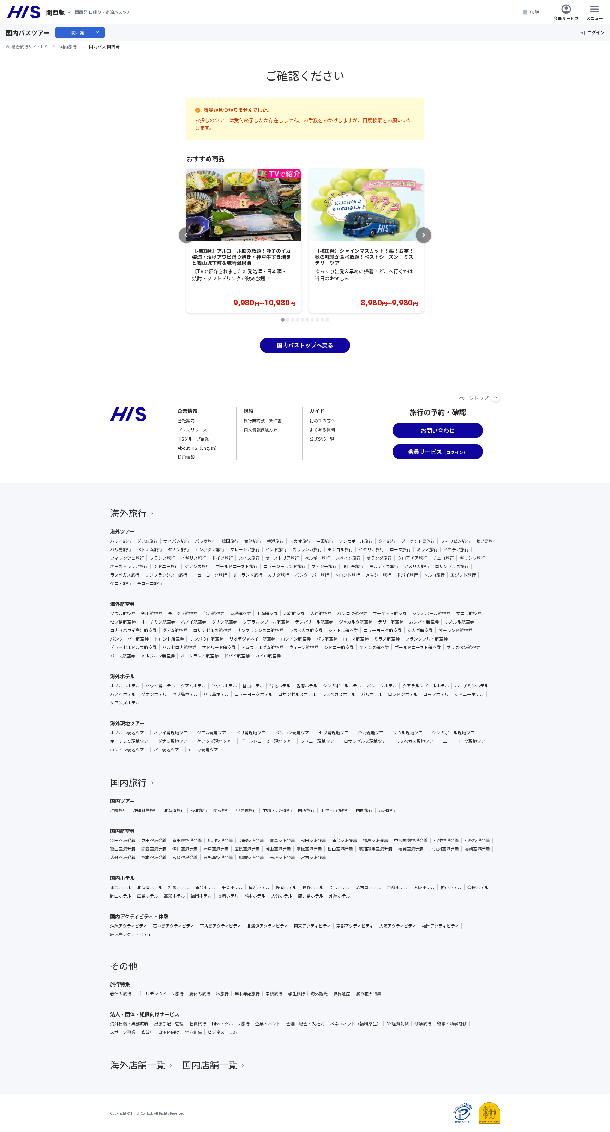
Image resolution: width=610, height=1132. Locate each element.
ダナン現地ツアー (174, 741)
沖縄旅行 (118, 810)
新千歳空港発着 (187, 840)
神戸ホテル (451, 887)
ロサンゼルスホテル (297, 694)
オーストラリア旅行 (129, 566)
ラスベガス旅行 (124, 575)
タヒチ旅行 (353, 566)
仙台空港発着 (344, 840)
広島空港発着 (247, 849)
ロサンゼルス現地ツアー (367, 741)
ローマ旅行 (400, 549)
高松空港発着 (309, 849)
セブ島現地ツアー (335, 732)
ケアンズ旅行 (197, 566)
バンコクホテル (382, 686)
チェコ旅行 (443, 558)
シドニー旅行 (166, 566)
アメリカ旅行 (416, 566)
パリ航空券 (326, 639)
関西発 (85, 32)
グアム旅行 (147, 541)
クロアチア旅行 (412, 558)
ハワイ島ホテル (160, 686)
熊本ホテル (254, 896)
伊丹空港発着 (185, 849)
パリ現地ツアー (168, 749)
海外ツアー (122, 531)
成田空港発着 (154, 840)
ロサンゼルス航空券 (212, 630)
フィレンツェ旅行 (127, 558)
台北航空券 (213, 613)
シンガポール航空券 (431, 613)
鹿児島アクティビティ (130, 934)
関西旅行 (306, 810)
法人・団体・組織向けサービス (144, 1014)
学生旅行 (296, 993)
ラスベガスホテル (338, 694)
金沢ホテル (339, 887)
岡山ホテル (120, 896)
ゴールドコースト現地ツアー (267, 741)
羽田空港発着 (123, 840)
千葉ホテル (232, 887)
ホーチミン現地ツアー (131, 741)
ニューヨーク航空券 (383, 630)
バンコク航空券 (352, 613)
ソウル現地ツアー (409, 732)
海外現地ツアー (127, 723)
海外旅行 (128, 512)
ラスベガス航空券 (306, 630)
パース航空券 (122, 656)
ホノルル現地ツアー (129, 732)
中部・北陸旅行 (277, 810)
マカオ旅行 (300, 541)
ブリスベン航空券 (463, 647)
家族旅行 (273, 993)
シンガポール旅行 (356, 541)
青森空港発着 (282, 840)
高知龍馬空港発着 (376, 849)
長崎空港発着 (477, 849)
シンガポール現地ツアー (455, 732)
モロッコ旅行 (149, 583)
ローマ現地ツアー (205, 749)
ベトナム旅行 (149, 549)
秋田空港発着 (313, 840)
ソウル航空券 (123, 613)
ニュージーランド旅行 (284, 566)
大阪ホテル (424, 887)
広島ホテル (147, 896)
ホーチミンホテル (472, 686)
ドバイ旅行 (407, 575)
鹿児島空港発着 (218, 857)
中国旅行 (324, 541)
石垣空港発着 (282, 857)
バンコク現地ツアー (294, 732)
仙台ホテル (205, 887)
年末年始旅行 (247, 993)
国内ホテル (122, 877)
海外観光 (319, 993)
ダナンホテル (154, 694)
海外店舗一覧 (137, 1064)
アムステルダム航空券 (262, 647)
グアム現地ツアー (213, 732)
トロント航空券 (169, 639)
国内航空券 (122, 830)
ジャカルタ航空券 (355, 622)
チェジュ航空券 (182, 613)
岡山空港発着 (278, 849)
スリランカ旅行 (307, 549)
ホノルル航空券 (459, 622)
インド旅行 (276, 549)
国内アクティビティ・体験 (139, 916)
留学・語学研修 (452, 1023)
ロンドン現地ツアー (129, 749)
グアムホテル (193, 686)
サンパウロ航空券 (206, 639)
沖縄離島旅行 (145, 810)
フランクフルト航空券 (426, 639)
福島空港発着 (375, 840)
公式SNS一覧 (322, 439)
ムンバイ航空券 (424, 622)
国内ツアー (122, 800)
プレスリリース (192, 430)
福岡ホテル (201, 896)
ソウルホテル (224, 686)
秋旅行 (222, 993)
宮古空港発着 (313, 857)
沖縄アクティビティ (128, 926)
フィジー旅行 (324, 566)
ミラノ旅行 (427, 549)
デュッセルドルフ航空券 (133, 647)
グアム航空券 (174, 630)
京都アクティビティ (354, 926)
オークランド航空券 (199, 656)
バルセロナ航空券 (179, 647)
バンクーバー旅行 (312, 575)
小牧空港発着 (446, 840)
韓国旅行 (230, 541)
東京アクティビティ (312, 926)
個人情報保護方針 (260, 430)
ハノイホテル (123, 694)
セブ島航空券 (123, 622)
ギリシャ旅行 (472, 558)
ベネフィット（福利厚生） (355, 1023)
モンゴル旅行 (340, 549)
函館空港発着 (251, 840)
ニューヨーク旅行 (210, 575)
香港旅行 (275, 541)
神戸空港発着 (216, 849)
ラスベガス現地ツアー (416, 741)
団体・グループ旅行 (231, 1023)
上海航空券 (267, 613)
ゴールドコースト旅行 (237, 566)
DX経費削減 (398, 1023)
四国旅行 (364, 810)
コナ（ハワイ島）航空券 (133, 630)
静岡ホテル (286, 887)
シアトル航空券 (343, 630)
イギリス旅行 (193, 558)
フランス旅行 (162, 558)
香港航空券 (240, 613)
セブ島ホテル (185, 694)
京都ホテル (397, 887)
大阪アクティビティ (397, 926)
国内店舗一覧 (209, 1064)
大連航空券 (320, 613)
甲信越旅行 (246, 810)
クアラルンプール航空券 (266, 622)
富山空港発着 (123, 849)
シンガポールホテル (342, 686)
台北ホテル (280, 686)
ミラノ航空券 (387, 639)
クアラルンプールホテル (425, 686)
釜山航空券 (151, 613)
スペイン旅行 (348, 558)
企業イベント (268, 1023)
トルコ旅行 (434, 575)
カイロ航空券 (268, 656)
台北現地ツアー (372, 732)
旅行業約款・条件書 (263, 420)
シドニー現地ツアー (319, 741)
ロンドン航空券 (296, 639)
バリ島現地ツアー (252, 732)
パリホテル (371, 694)
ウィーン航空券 (303, 647)
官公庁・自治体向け (160, 1032)
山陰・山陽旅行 (335, 810)
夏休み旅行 (199, 993)
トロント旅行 (347, 575)
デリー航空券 (390, 622)
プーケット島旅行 (418, 541)
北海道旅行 (174, 810)
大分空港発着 (123, 857)
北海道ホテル (149, 887)
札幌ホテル (178, 887)
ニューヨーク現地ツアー (466, 741)
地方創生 (193, 1032)
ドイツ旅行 (222, 558)
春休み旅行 (120, 993)
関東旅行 (221, 810)
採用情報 (186, 457)
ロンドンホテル (403, 694)
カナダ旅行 (278, 575)
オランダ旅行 (379, 558)
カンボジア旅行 (210, 549)
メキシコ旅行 (378, 575)
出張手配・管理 (169, 1023)
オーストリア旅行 (282, 558)
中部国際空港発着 (411, 840)
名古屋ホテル (368, 887)
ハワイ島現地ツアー (172, 732)
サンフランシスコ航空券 (260, 630)
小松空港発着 (477, 840)
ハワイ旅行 (120, 541)
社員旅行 (197, 1023)
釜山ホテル (253, 686)
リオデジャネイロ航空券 (252, 639)
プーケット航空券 (390, 613)
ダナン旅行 (178, 549)
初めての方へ (322, 420)
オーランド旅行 (247, 575)
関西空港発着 (154, 849)
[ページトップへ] (495, 397)
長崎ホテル (228, 896)
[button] (283, 320)
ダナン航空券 (224, 622)
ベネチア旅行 (456, 549)
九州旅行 (386, 810)
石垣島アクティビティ (173, 926)
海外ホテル (122, 676)
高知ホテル (174, 896)
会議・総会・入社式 (305, 1023)
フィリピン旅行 (455, 541)
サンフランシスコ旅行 (166, 575)
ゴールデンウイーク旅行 (160, 993)
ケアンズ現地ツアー (216, 741)
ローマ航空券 (356, 639)
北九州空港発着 (444, 849)
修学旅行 (422, 1023)
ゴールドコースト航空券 (418, 647)
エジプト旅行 (463, 575)
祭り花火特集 (368, 993)
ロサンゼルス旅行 (452, 566)
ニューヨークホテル (253, 694)
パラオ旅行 (205, 541)
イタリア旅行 (371, 549)
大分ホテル (281, 896)
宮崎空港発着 (185, 857)
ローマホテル (436, 694)
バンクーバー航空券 (129, 639)
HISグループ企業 (193, 439)
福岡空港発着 (411, 849)
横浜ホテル (259, 887)
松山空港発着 (340, 849)
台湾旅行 (252, 541)
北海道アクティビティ (267, 926)
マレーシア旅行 (245, 549)
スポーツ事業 (123, 1032)
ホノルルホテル (125, 686)
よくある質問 (322, 430)
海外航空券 (122, 603)
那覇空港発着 (251, 857)
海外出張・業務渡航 (129, 1023)
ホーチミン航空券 (158, 622)
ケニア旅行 (120, 583)
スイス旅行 (249, 558)
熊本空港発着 (154, 857)
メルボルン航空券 (158, 656)
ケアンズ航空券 (374, 647)
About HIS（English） (198, 448)
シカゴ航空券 (420, 630)
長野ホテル (312, 887)
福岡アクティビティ (440, 926)
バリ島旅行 (120, 549)
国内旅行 (128, 781)
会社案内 (186, 420)
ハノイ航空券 (193, 622)
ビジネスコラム (222, 1032)
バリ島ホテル (216, 694)
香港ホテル (306, 686)
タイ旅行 (386, 541)
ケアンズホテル (125, 702)
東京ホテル (120, 887)
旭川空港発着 (220, 840)
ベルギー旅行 (317, 558)
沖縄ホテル (339, 896)
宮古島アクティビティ (220, 926)
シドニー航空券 (339, 647)
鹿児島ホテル (310, 896)
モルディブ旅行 (384, 566)
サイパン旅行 (176, 541)
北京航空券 (294, 613)
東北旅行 (199, 810)
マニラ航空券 (469, 613)
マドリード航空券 (219, 647)
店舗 (534, 12)
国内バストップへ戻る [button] (305, 345)
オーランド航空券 (455, 630)
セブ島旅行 (486, 541)
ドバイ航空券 (237, 656)
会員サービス (566, 17)
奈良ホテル (478, 887)
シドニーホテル (469, 694)
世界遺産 (341, 993)
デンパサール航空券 (314, 622)
